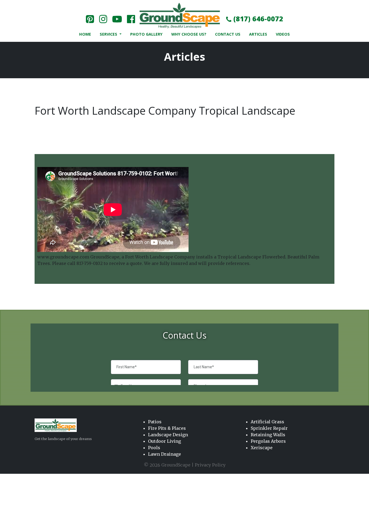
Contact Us (227, 34)
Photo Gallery (146, 34)
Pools (154, 447)
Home (85, 34)
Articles (258, 34)
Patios (155, 421)
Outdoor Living (164, 441)
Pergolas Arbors (268, 441)
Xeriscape (262, 447)
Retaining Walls (268, 434)
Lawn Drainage (164, 454)
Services (109, 34)
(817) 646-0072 (257, 18)
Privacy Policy (210, 465)
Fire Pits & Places (167, 428)
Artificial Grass (267, 421)
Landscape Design (168, 434)
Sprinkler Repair (269, 428)
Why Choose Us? (188, 34)
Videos (283, 34)
